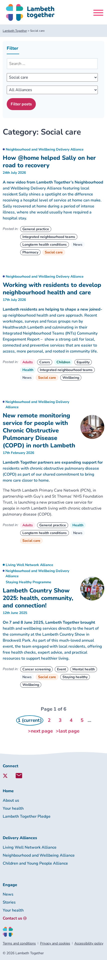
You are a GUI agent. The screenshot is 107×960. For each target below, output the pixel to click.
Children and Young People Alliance (35, 863)
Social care (54, 252)
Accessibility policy (88, 943)
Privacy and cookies (55, 943)
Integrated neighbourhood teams (48, 236)
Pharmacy (30, 252)
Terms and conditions (19, 943)
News (77, 244)
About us (11, 800)
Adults (27, 362)
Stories (9, 902)
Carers (44, 362)
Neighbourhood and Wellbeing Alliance (39, 855)
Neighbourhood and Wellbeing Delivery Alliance (45, 149)
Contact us (12, 918)
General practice (35, 229)
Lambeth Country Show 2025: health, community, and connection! (38, 597)
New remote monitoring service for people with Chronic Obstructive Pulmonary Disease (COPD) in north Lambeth (39, 430)
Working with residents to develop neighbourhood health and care (52, 288)
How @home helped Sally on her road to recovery (49, 161)
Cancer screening (36, 669)
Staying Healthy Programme (28, 582)
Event (61, 669)
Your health (13, 808)
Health (27, 370)
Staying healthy (75, 677)
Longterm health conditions (44, 244)
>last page (67, 731)
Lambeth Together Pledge (27, 816)
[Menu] (98, 13)
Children (63, 362)
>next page (40, 731)
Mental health (83, 669)
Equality (83, 362)
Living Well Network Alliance (29, 565)
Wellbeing (70, 377)
